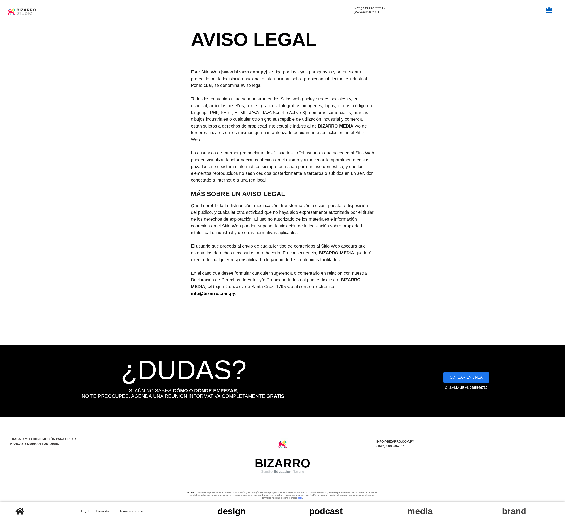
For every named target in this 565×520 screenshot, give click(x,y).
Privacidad (103, 511)
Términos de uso (131, 511)
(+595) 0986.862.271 (366, 12)
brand (514, 511)
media (420, 511)
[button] (503, 10)
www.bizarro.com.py (244, 71)
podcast (326, 511)
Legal (85, 511)
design (232, 511)
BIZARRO (192, 492)
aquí (300, 498)
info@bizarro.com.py (369, 8)
